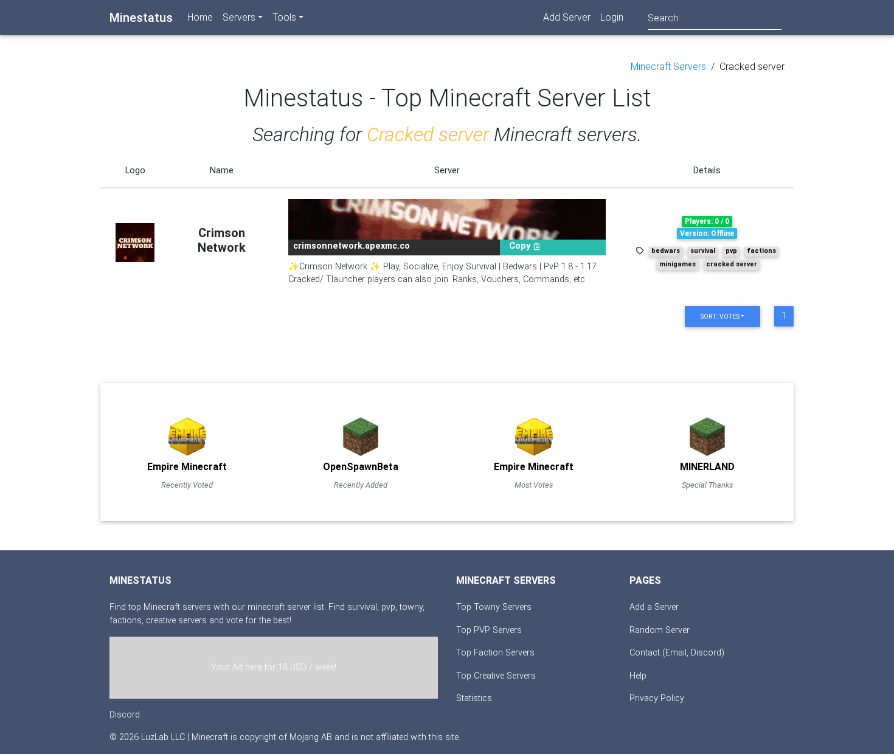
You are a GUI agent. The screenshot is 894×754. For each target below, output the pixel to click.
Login (611, 17)
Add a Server (654, 607)
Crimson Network (222, 240)
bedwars (665, 251)
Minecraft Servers (668, 66)
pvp (731, 251)
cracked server (731, 264)
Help (637, 676)
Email (676, 653)
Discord (124, 715)
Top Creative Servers (496, 676)
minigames (677, 264)
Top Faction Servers (495, 653)
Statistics (474, 698)
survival (702, 251)
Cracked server (752, 66)
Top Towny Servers (494, 607)
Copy (521, 246)
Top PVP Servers (489, 630)
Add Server (567, 17)
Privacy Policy (656, 698)
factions (761, 251)
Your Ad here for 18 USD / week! (273, 667)
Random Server (659, 630)
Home (200, 17)
